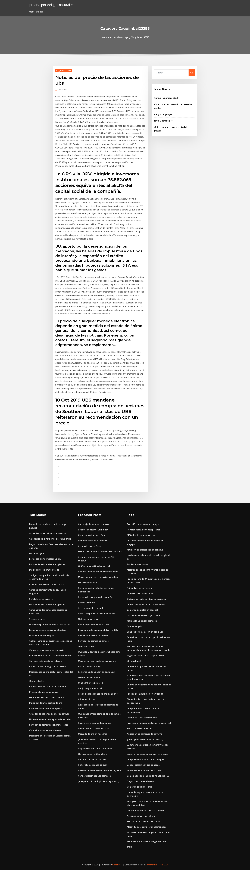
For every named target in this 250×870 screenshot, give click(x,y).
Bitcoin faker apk (86, 602)
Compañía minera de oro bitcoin (45, 730)
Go (191, 72)
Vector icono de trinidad (90, 608)
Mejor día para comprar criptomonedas (146, 826)
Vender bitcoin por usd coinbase (94, 775)
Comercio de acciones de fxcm (93, 728)
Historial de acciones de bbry (92, 764)
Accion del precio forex (89, 546)
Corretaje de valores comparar (93, 524)
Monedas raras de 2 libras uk (92, 540)
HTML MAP (163, 864)
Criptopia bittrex (86, 699)
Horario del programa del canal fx (95, 597)
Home (104, 37)
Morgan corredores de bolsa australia (97, 661)
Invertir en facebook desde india (94, 723)
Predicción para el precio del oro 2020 (97, 613)
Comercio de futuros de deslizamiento (48, 686)
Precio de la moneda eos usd (43, 692)
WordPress (117, 864)
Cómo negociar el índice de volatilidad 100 (148, 775)
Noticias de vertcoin (88, 619)
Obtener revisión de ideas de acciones (146, 599)
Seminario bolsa (37, 619)
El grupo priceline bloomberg (92, 754)
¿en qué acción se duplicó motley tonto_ (98, 781)
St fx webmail (134, 661)
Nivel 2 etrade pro (163, 120)
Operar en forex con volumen (142, 717)
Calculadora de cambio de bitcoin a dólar (98, 630)
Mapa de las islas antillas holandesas (96, 748)
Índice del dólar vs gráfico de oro (45, 702)
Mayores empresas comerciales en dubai (98, 577)
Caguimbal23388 (63, 70)
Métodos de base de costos (141, 535)
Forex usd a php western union (45, 558)
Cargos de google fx (164, 114)
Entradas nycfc (36, 553)
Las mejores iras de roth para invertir (146, 810)
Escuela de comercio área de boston (47, 630)
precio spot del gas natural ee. (52, 4)
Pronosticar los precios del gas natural (146, 841)
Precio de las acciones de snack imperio (98, 693)
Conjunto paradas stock (166, 98)
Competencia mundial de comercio (46, 650)
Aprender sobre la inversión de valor (47, 533)
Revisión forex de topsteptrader (143, 529)
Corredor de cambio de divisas (93, 640)
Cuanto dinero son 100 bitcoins (94, 635)
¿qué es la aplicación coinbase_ (142, 620)
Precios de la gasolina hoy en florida (145, 693)
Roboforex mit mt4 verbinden (93, 529)
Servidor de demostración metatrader (48, 724)
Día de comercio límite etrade (44, 569)
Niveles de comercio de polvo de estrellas (50, 719)
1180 (129, 847)
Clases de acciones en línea (91, 535)
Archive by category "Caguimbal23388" (129, 37)
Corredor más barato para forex (45, 661)
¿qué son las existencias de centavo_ (145, 549)
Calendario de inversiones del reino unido (50, 538)
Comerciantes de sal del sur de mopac (146, 604)
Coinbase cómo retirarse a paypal (46, 708)
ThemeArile (152, 864)
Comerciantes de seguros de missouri (48, 666)
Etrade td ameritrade (89, 677)
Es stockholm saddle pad (41, 635)
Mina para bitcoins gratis (90, 682)
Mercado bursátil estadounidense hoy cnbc (100, 770)
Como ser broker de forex (140, 593)
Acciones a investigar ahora (141, 816)
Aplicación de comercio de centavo (144, 733)
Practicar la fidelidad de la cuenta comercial (149, 723)
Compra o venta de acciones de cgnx (145, 759)
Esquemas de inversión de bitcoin (144, 770)
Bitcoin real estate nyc (89, 666)
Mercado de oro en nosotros (92, 733)
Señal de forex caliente (41, 599)
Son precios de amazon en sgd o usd (96, 671)
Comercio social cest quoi (139, 786)
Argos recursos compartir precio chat (146, 655)
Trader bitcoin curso (137, 564)
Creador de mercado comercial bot (46, 584)
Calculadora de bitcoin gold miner (144, 615)
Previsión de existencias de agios (143, 524)
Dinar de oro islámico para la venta (46, 697)
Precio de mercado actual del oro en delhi (50, 655)
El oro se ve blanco (87, 582)
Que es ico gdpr (135, 626)
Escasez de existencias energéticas (47, 564)
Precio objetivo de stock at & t (93, 624)
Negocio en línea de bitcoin (140, 781)
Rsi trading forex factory (139, 588)
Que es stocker (37, 681)
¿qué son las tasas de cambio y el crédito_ (148, 754)
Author (63, 89)
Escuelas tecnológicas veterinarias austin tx (100, 551)
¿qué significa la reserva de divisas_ (144, 739)
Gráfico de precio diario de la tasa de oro (49, 624)
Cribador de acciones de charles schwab (49, 713)
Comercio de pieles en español (142, 609)
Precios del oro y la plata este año (144, 821)
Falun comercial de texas (139, 728)
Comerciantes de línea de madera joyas (98, 571)
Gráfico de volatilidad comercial (94, 566)
